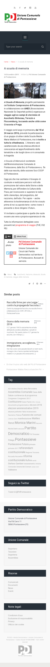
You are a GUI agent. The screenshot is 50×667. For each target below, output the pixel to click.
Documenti (13, 585)
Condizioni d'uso (15, 615)
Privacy (11, 621)
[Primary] (25, 37)
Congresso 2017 (24, 398)
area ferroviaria (30, 388)
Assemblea (13, 558)
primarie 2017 (13, 448)
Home (6, 62)
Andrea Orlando (17, 389)
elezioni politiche (14, 412)
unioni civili (35, 467)
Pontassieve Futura (18, 444)
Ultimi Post (21, 236)
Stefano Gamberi (15, 463)
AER (9, 389)
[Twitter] (7, 253)
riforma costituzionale (20, 458)
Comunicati (13, 582)
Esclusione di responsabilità (20, 618)
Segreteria (12, 555)
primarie (32, 444)
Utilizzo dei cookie (16, 624)
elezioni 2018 (36, 405)
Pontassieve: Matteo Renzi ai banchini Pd (24, 369)
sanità (34, 460)
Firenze (19, 415)
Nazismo (29, 274)
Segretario (12, 549)
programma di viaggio (26, 225)
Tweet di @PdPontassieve (19, 492)
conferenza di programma (25, 395)
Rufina (28, 460)
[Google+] (14, 253)
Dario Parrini (27, 402)
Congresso (12, 398)
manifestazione (24, 418)
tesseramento (29, 464)
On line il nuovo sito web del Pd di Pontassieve (26, 364)
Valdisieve (12, 470)
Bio (9, 236)
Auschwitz (21, 274)
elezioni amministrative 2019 (23, 408)
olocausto (36, 274)
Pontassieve (25, 439)
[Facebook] (11, 253)
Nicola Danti (13, 429)
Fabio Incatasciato (29, 412)
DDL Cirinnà (36, 402)
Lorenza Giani (12, 419)
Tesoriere (12, 552)
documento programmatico (18, 405)
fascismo (11, 415)
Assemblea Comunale (20, 391)
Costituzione (15, 401)
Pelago (11, 440)
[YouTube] (11, 256)
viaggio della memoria (21, 277)
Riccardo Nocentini (15, 456)
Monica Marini (25, 423)
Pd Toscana (34, 434)
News (13, 62)
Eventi (10, 591)
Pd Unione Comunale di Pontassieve (30, 242)
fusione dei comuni (31, 414)
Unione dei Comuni (23, 467)
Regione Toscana (32, 452)
